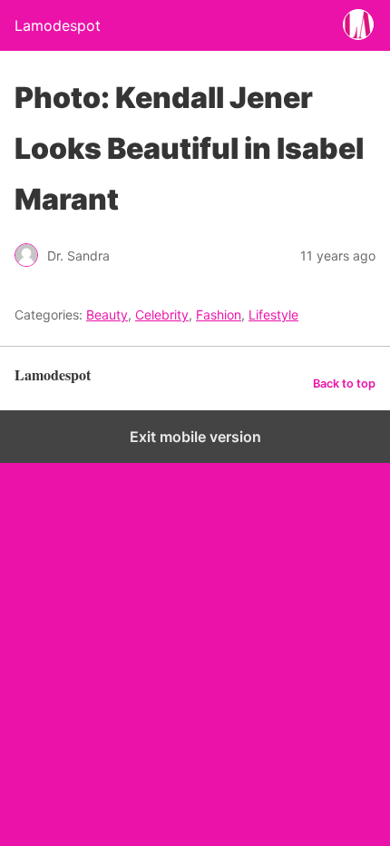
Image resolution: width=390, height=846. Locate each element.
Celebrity (162, 314)
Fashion (218, 314)
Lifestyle (273, 314)
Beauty (107, 314)
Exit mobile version (195, 437)
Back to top (344, 383)
